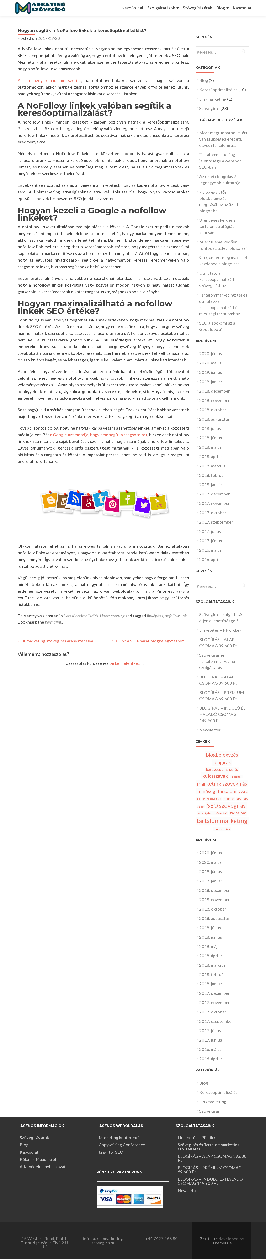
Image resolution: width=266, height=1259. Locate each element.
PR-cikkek (229, 798)
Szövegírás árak (197, 7)
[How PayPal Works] (130, 1196)
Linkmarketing (112, 615)
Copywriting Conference (122, 1144)
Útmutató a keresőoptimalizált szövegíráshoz (216, 279)
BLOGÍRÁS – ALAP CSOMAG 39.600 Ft (212, 1158)
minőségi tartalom (216, 791)
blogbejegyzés (222, 755)
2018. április (211, 456)
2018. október (212, 409)
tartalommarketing (222, 820)
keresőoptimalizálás (222, 769)
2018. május (210, 447)
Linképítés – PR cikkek (220, 630)
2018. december (214, 390)
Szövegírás (209, 108)
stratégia (204, 813)
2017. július (210, 531)
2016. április (211, 559)
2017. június (210, 540)
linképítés (155, 615)
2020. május (210, 362)
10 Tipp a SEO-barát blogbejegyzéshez (150, 640)
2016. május (210, 549)
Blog (220, 7)
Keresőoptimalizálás (81, 615)
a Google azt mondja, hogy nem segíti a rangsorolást (99, 434)
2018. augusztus (214, 418)
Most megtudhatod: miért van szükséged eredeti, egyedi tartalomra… (223, 139)
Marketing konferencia (120, 1137)
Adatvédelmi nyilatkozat (43, 1166)
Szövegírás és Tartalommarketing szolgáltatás (217, 661)
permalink (53, 621)
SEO (239, 798)
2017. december (214, 493)
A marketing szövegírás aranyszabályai (56, 640)
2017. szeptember (216, 521)
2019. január (210, 381)
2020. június (210, 353)
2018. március (212, 465)
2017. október (212, 512)
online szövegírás (212, 798)
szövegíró (220, 813)
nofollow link (176, 615)
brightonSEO (111, 1151)
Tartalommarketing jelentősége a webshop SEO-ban (220, 160)
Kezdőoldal (132, 7)
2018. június (210, 437)
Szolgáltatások (161, 7)
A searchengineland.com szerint (49, 80)
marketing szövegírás (222, 783)
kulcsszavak (215, 776)
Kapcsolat (242, 7)
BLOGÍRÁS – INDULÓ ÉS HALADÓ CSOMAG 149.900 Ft (222, 714)
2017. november (214, 503)
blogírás (222, 762)
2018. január (210, 484)
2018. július (210, 428)
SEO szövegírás (226, 805)
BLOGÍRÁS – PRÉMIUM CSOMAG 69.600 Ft (210, 1169)
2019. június (210, 372)
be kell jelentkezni (126, 663)
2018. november (214, 400)
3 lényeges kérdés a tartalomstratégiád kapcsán (217, 226)
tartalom (238, 812)
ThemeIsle (222, 1242)
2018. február (212, 475)
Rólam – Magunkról (38, 1159)
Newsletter (210, 729)
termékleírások (222, 829)
